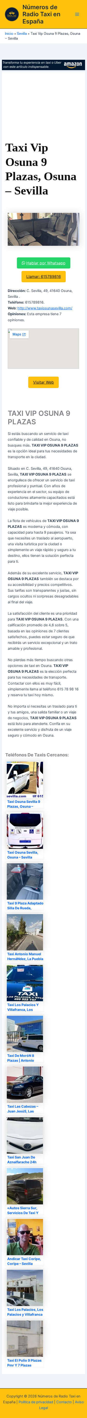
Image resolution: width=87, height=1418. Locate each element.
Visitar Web (43, 382)
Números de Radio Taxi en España (41, 14)
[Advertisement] (43, 108)
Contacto (64, 1402)
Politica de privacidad (36, 1402)
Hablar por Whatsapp (45, 263)
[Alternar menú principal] (77, 14)
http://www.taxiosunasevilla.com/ (44, 308)
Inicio (9, 33)
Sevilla (22, 33)
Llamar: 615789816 (43, 276)
